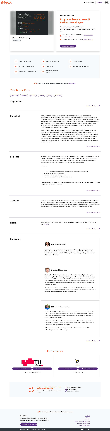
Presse (88, 418)
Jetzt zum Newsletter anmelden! (29, 424)
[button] (89, 2)
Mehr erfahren (72, 83)
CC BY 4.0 (46, 224)
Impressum (86, 420)
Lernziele (33, 95)
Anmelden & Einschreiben (68, 46)
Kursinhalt (24, 95)
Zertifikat (41, 95)
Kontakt (87, 416)
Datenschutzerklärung (83, 423)
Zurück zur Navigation (92, 106)
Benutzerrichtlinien (84, 425)
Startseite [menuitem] (51, 2)
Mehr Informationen (42, 369)
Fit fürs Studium (88, 39)
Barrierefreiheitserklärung (82, 422)
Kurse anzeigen (22, 369)
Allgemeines (14, 95)
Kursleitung (58, 95)
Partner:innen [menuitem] (75, 2)
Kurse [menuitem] (57, 2)
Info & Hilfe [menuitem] (65, 2)
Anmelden (99, 2)
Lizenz (49, 95)
